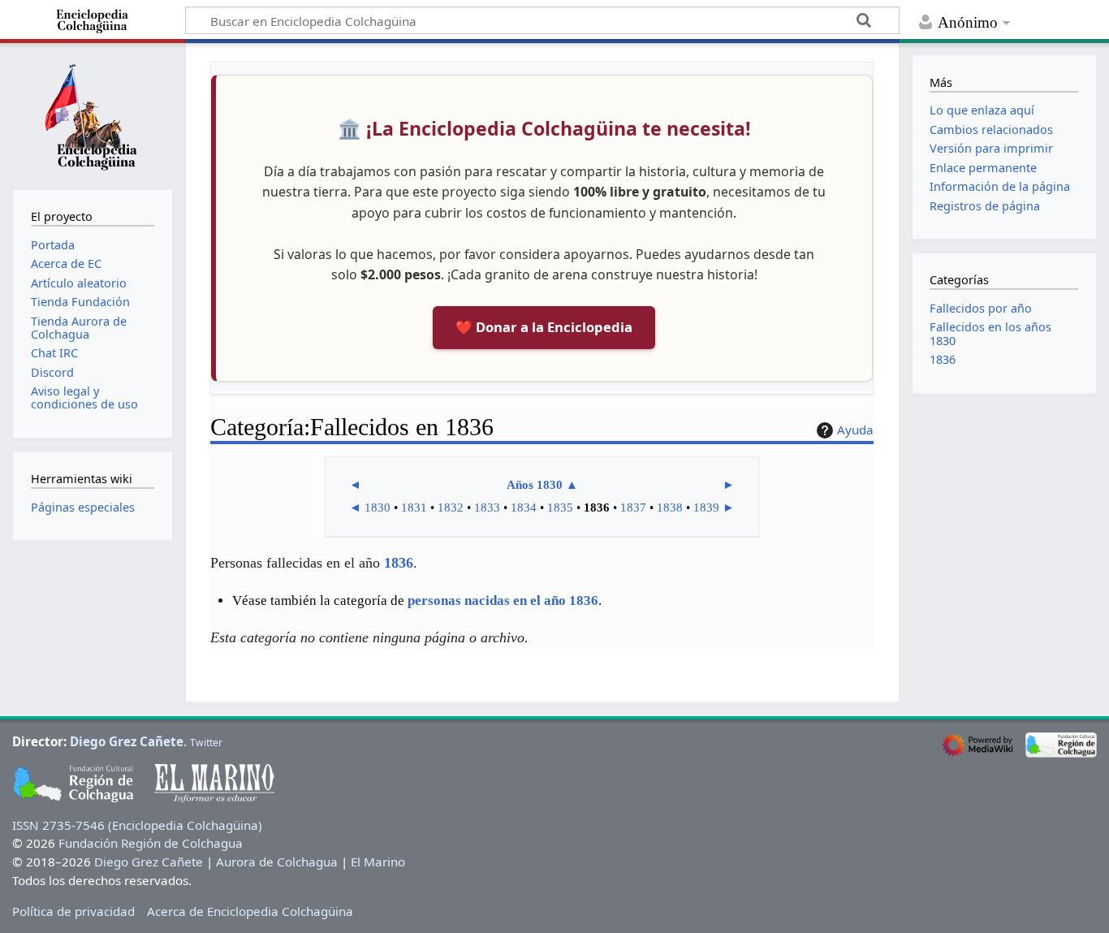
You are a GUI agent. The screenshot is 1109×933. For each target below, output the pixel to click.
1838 (670, 507)
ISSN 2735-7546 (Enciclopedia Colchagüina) (137, 825)
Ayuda (855, 429)
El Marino (378, 861)
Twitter (206, 742)
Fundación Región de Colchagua (150, 843)
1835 (560, 507)
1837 (633, 507)
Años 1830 (535, 484)
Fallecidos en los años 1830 (990, 333)
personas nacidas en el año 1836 (503, 600)
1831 (414, 507)
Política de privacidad (73, 911)
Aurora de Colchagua (277, 861)
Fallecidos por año (981, 308)
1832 (451, 507)
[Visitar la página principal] (92, 114)
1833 (487, 507)
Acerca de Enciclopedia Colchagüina (250, 911)
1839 (706, 507)
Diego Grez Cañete (126, 741)
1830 (378, 507)
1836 (398, 563)
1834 (524, 507)
